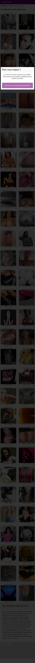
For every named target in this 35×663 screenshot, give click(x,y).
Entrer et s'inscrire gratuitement (17, 85)
